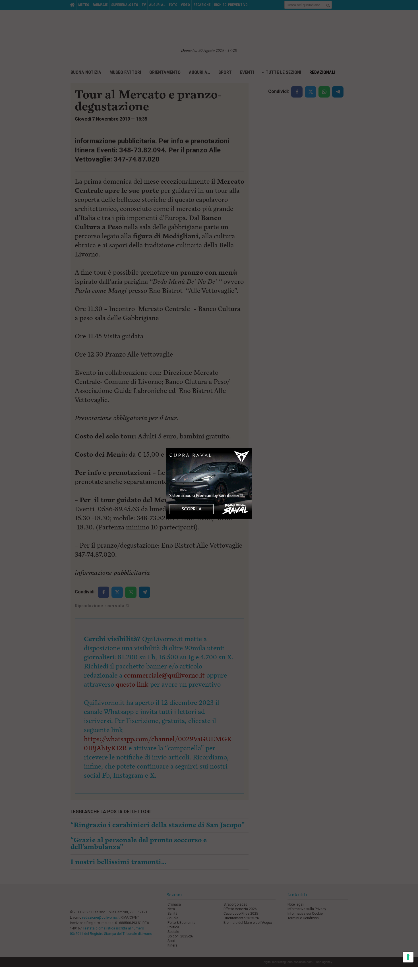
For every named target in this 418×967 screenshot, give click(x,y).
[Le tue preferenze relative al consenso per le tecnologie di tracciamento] (408, 957)
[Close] (252, 448)
